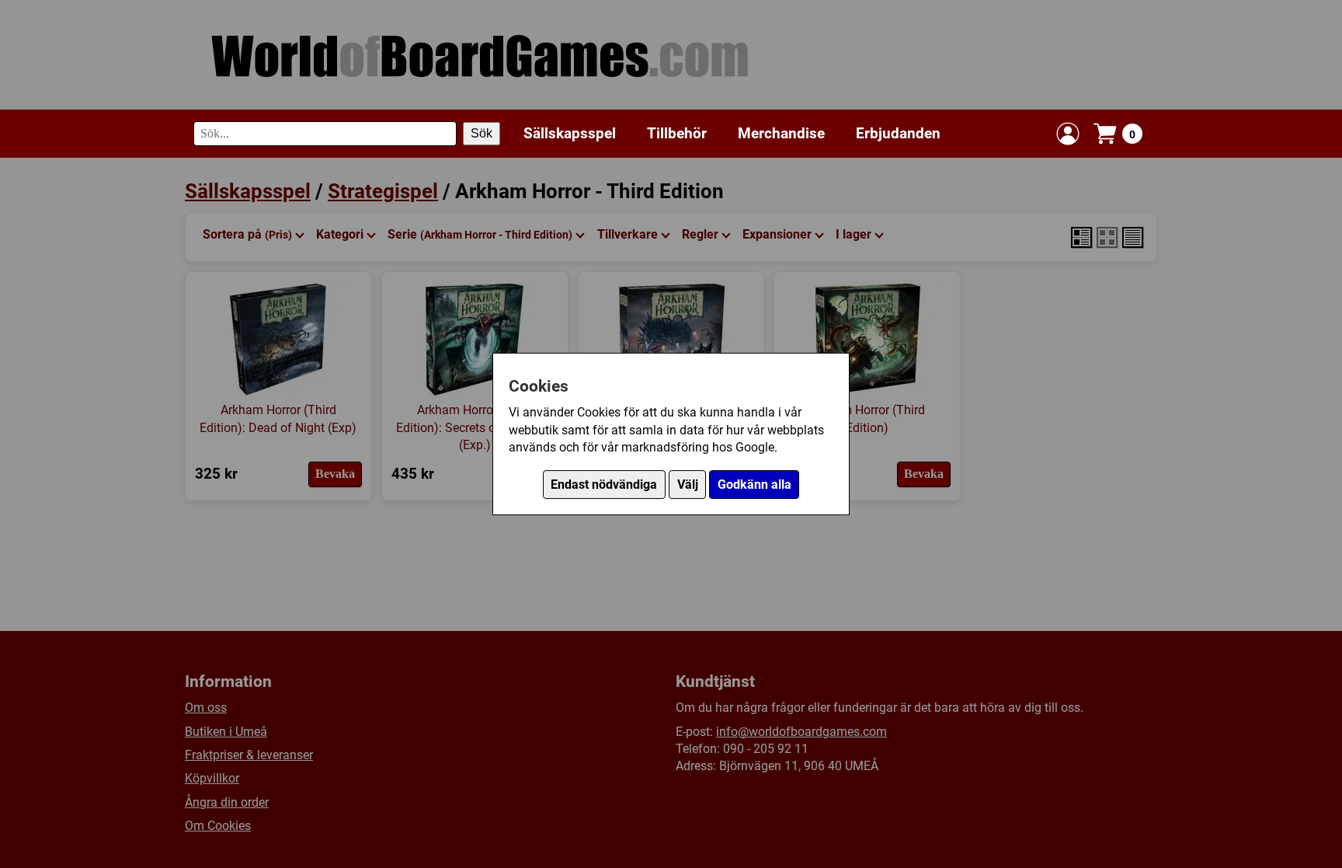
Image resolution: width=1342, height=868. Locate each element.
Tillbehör (677, 133)
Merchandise (781, 133)
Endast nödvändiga (604, 484)
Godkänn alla (754, 484)
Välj (687, 484)
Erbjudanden (898, 133)
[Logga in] (1067, 133)
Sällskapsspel (569, 133)
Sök (481, 133)
